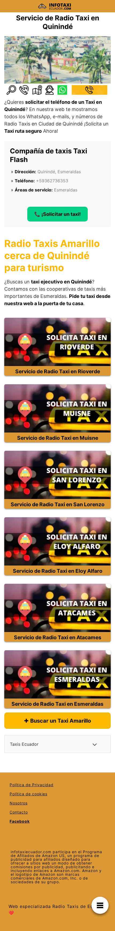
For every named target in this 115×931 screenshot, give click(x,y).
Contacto (19, 812)
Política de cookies (28, 794)
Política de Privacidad (31, 784)
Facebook (20, 821)
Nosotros (19, 803)
